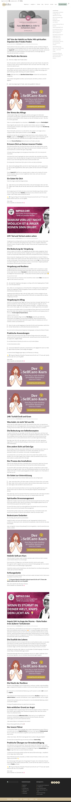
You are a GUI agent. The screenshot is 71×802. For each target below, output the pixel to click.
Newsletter (25, 791)
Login (56, 4)
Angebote (32, 4)
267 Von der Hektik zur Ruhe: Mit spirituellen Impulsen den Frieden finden (26, 40)
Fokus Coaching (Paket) (41, 788)
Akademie (31, 799)
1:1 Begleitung (40, 786)
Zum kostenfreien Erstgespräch (43, 785)
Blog (42, 4)
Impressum (9, 799)
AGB (21, 799)
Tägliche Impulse (26, 789)
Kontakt (51, 4)
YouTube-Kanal (25, 788)
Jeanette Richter (12, 44)
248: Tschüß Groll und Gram (19, 416)
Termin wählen (40, 794)
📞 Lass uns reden (62, 4)
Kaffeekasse (25, 793)
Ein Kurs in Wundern (26, 44)
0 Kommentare (35, 44)
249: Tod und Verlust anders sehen (22, 236)
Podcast (38, 4)
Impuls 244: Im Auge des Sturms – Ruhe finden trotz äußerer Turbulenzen (27, 622)
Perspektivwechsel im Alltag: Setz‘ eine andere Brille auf (58, 36)
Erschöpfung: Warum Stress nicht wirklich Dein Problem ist (58, 31)
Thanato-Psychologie (41, 792)
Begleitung (26, 4)
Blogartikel (25, 785)
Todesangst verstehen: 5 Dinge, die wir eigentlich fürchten (58, 14)
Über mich (47, 4)
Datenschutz (16, 799)
